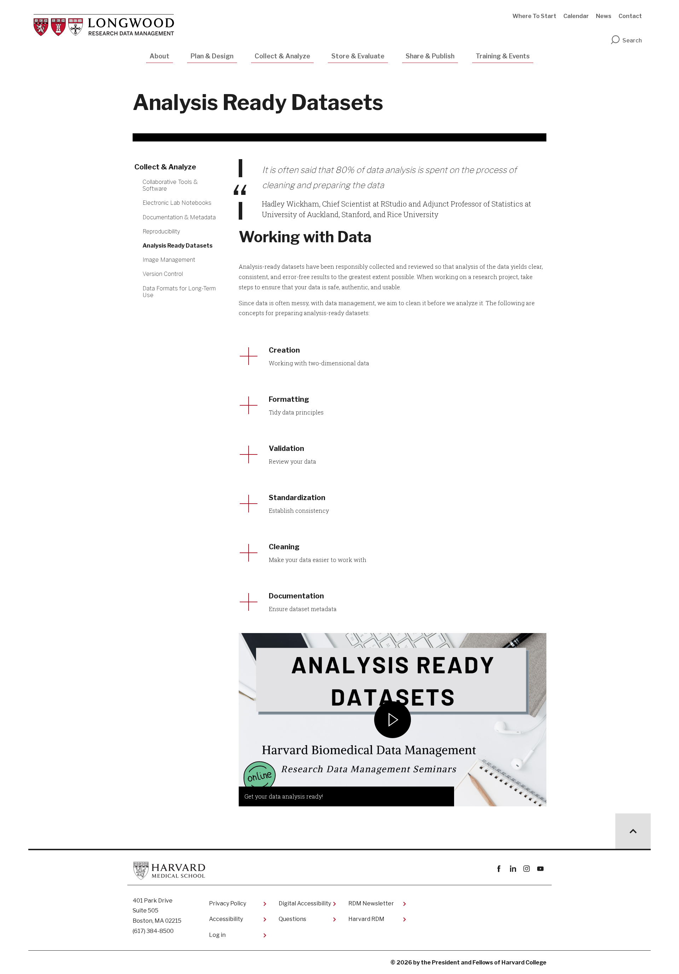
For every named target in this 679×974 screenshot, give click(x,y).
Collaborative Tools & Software (170, 185)
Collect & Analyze (282, 56)
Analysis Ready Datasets (178, 245)
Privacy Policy (227, 903)
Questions (292, 919)
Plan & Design (212, 56)
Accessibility (226, 919)
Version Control (163, 274)
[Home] (104, 25)
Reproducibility (161, 231)
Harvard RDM (366, 919)
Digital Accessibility (305, 903)
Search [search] (632, 40)
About (159, 56)
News (603, 16)
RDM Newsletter (371, 903)
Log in (217, 935)
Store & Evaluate (357, 56)
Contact (630, 16)
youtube (540, 869)
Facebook (499, 869)
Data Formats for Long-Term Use (179, 291)
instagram (526, 869)
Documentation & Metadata (179, 217)
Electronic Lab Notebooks (177, 202)
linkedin (512, 869)
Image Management (169, 259)
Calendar (576, 16)
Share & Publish (430, 56)
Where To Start (534, 16)
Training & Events (503, 56)
